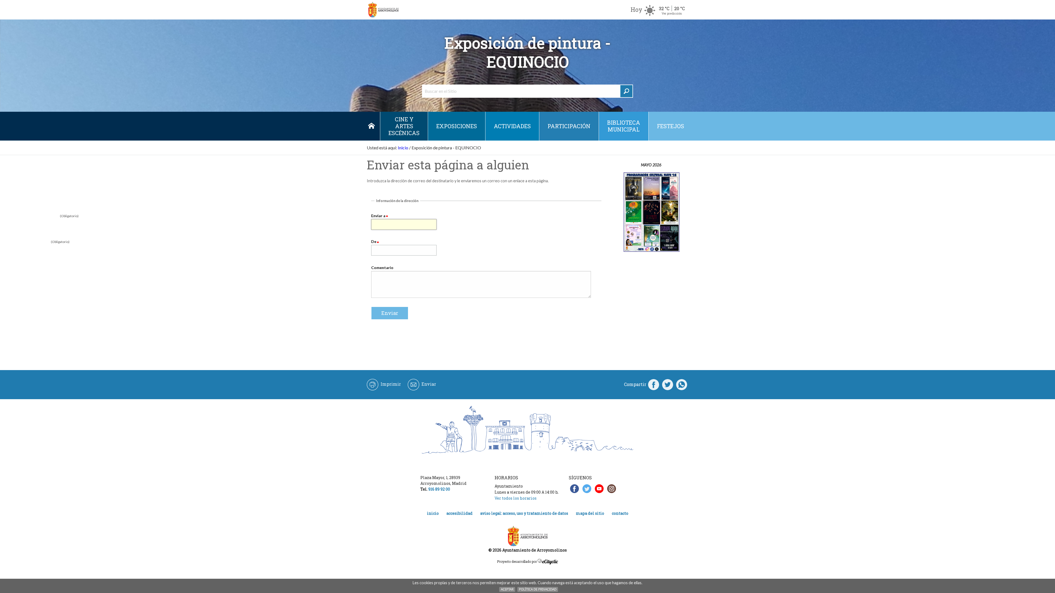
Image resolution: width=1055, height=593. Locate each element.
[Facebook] (653, 384)
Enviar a (378, 215)
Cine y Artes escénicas (404, 126)
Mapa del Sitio (590, 513)
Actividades (512, 126)
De (373, 241)
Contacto (620, 513)
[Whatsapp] (681, 384)
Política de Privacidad (537, 589)
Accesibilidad (459, 513)
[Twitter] (667, 384)
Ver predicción (672, 13)
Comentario (382, 267)
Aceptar (507, 589)
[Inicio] (383, 9)
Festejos (670, 126)
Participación (569, 126)
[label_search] (626, 91)
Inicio (371, 126)
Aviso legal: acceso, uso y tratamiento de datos (524, 513)
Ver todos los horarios (516, 498)
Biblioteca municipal (623, 126)
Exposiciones (456, 126)
